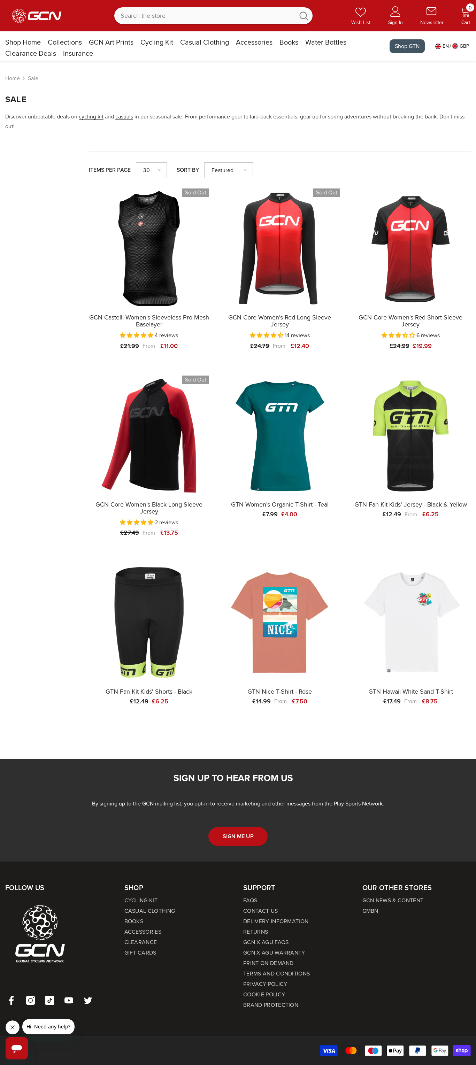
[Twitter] (88, 1000)
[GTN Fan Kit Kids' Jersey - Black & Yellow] (411, 436)
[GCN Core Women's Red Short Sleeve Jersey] (411, 248)
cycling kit (91, 117)
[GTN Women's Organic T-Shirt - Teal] (280, 436)
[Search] (213, 15)
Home (12, 78)
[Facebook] (11, 1000)
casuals (124, 117)
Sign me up (238, 836)
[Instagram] (30, 1000)
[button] (151, 170)
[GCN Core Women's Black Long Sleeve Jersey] (149, 436)
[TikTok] (50, 1000)
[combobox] (204, 15)
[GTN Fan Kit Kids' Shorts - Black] (149, 622)
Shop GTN (407, 46)
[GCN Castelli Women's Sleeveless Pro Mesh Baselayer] (149, 248)
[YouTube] (69, 1000)
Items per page (110, 170)
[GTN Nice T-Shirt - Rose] (280, 622)
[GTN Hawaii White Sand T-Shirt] (411, 622)
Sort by (188, 170)
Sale (33, 78)
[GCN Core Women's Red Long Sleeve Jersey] (280, 248)
